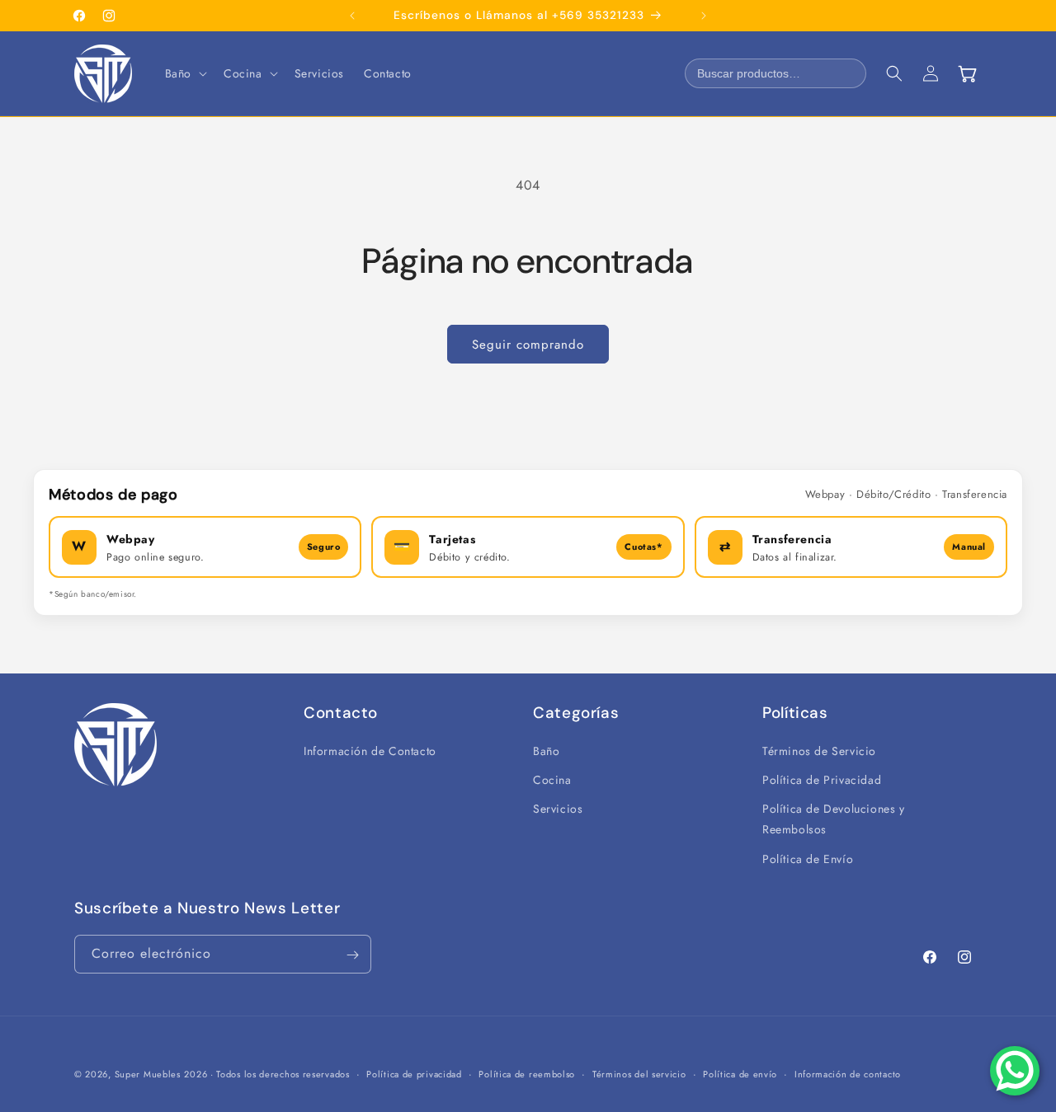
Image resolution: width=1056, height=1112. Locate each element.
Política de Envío (807, 859)
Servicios (557, 809)
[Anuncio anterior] (352, 15)
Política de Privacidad (821, 780)
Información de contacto (847, 1073)
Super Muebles (148, 1074)
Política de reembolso (526, 1073)
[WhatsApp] (1015, 1071)
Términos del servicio (639, 1073)
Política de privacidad (413, 1073)
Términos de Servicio (819, 751)
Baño (546, 751)
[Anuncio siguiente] (704, 15)
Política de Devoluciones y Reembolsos (833, 819)
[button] (184, 73)
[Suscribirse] (352, 955)
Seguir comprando (528, 344)
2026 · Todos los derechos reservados (266, 1074)
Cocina (552, 780)
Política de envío (740, 1073)
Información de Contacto (370, 751)
